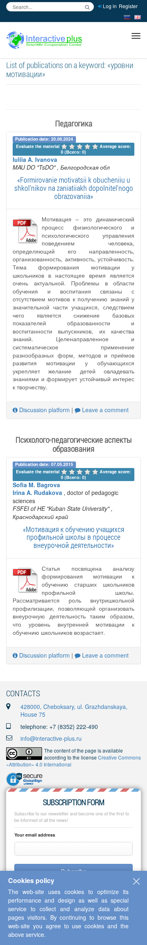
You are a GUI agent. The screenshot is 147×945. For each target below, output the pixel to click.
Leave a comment (104, 410)
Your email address (34, 835)
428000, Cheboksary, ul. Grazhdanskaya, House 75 (73, 710)
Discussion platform (44, 410)
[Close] (136, 881)
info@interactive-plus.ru (51, 738)
